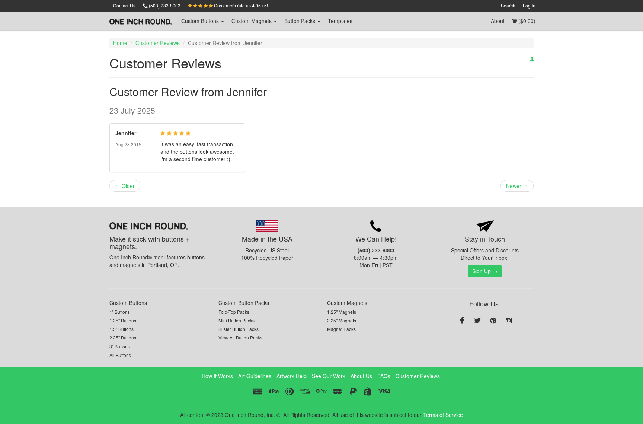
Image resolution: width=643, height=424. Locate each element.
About (498, 21)
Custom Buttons (128, 302)
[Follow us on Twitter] (477, 320)
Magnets (252, 21)
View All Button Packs (240, 337)
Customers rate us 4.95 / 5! (240, 5)
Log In (529, 5)
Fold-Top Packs (233, 312)
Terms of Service (443, 414)
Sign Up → (485, 271)
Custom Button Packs (243, 302)
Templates (340, 21)
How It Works (217, 376)
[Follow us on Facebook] (461, 320)
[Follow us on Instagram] (508, 320)
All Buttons (120, 355)
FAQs (383, 376)
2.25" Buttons (122, 337)
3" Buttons (119, 346)
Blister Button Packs (238, 329)
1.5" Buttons (121, 329)
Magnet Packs (341, 329)
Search (508, 5)
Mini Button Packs (236, 320)
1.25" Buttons (122, 320)
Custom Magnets (347, 302)
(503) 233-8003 (164, 5)
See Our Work (328, 376)
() (526, 21)
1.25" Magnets (341, 312)
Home (120, 43)
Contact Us (124, 5)
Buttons (200, 21)
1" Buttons (119, 312)
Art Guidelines (254, 376)
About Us (361, 376)
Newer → (517, 185)
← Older (125, 185)
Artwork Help (291, 376)
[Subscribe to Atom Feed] (532, 59)
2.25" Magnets (341, 320)
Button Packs (300, 21)
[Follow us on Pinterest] (493, 320)
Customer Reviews (157, 43)
